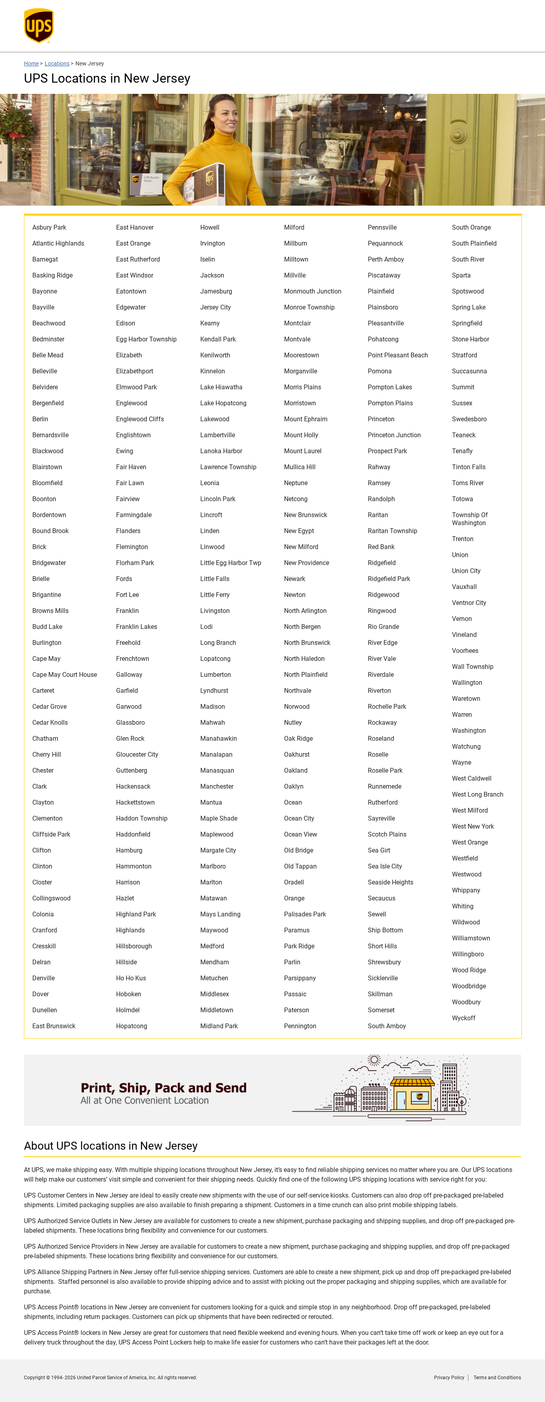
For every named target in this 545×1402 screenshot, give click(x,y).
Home (31, 63)
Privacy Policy (449, 1377)
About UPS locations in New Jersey (110, 1145)
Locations (57, 63)
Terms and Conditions (497, 1377)
